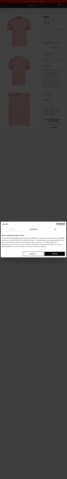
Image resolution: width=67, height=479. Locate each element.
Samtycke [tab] (12, 229)
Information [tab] (33, 229)
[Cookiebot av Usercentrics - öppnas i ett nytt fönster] (57, 224)
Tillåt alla (54, 254)
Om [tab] (55, 229)
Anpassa (32, 254)
